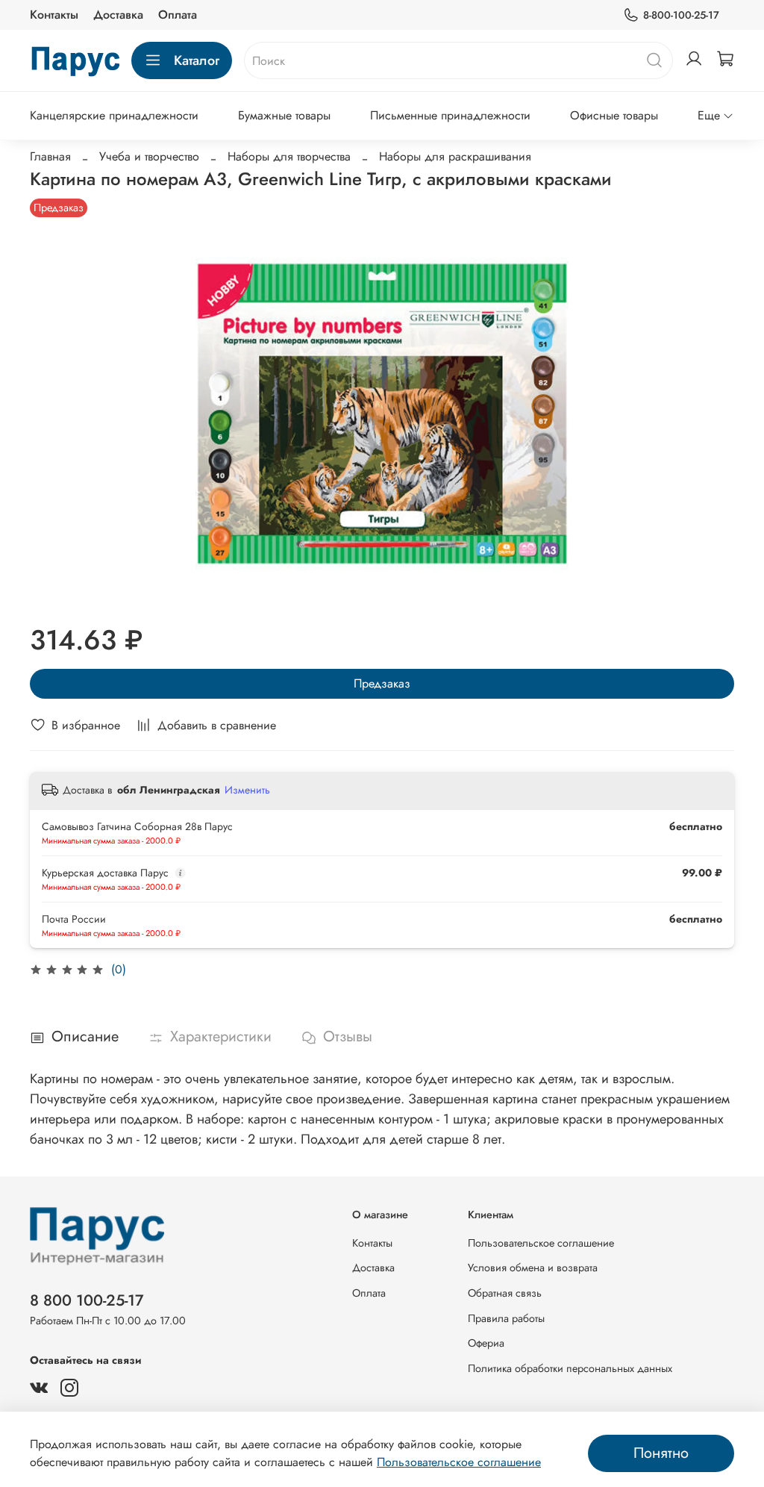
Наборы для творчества (289, 156)
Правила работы (506, 1318)
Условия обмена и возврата (533, 1267)
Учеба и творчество (149, 156)
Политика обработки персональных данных (570, 1368)
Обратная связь (505, 1292)
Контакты (54, 14)
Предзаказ (382, 683)
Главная (50, 156)
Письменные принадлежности (450, 115)
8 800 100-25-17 (87, 1300)
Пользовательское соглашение (541, 1242)
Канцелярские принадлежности (114, 115)
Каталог (196, 60)
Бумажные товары (284, 115)
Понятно (661, 1453)
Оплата (177, 14)
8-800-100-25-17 (681, 14)
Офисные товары (614, 115)
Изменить (247, 790)
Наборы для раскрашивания (455, 156)
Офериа (486, 1342)
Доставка (118, 14)
